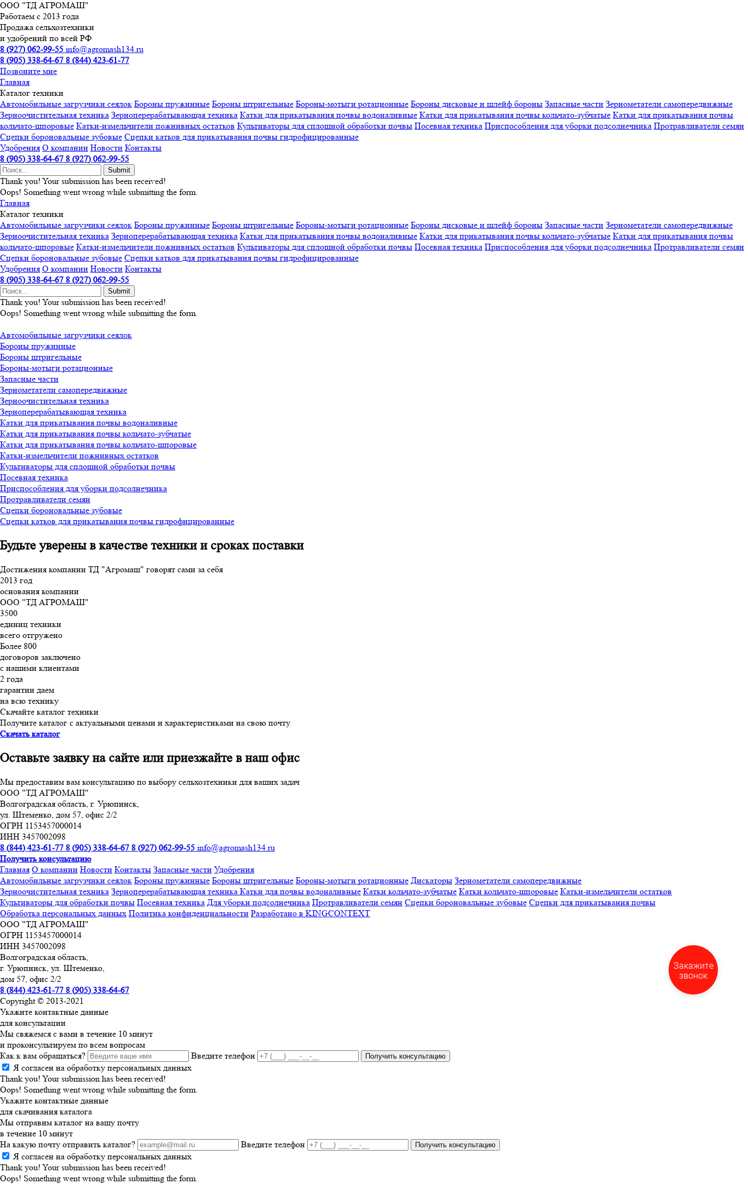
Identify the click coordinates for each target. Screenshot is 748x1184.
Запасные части (574, 104)
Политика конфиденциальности (189, 913)
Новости (106, 147)
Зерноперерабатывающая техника (174, 115)
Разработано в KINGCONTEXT (310, 913)
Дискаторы (431, 880)
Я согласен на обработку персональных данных (102, 1067)
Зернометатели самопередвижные (669, 104)
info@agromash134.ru (104, 49)
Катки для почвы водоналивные (300, 891)
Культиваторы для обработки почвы (67, 902)
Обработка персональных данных (63, 913)
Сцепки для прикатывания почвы (592, 902)
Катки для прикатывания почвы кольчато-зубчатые (515, 115)
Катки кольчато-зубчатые (410, 891)
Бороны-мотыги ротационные (352, 104)
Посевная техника (448, 125)
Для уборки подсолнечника (258, 902)
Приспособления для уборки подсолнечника (568, 125)
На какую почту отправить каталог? (67, 1144)
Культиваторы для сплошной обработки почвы (324, 125)
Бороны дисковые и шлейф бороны (477, 104)
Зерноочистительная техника (54, 115)
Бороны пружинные (172, 104)
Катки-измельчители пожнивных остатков (155, 125)
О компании (65, 147)
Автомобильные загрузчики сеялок (66, 104)
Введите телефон (223, 1055)
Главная (15, 82)
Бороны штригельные (253, 104)
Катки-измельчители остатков (616, 891)
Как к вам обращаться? (42, 1055)
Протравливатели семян (699, 125)
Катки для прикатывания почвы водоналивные (328, 115)
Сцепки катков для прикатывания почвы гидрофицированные (241, 136)
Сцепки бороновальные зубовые (61, 136)
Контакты (143, 147)
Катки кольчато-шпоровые (508, 891)
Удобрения (20, 147)
